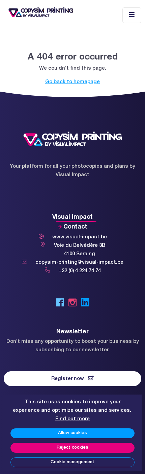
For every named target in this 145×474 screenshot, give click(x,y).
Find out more (72, 419)
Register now (69, 378)
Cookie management (72, 462)
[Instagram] (72, 304)
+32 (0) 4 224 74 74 (79, 270)
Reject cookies (72, 448)
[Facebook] (60, 304)
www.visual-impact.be (79, 237)
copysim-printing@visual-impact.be (79, 262)
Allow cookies (72, 433)
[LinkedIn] (85, 304)
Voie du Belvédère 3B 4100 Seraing (79, 249)
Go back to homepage (72, 81)
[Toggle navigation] (131, 15)
